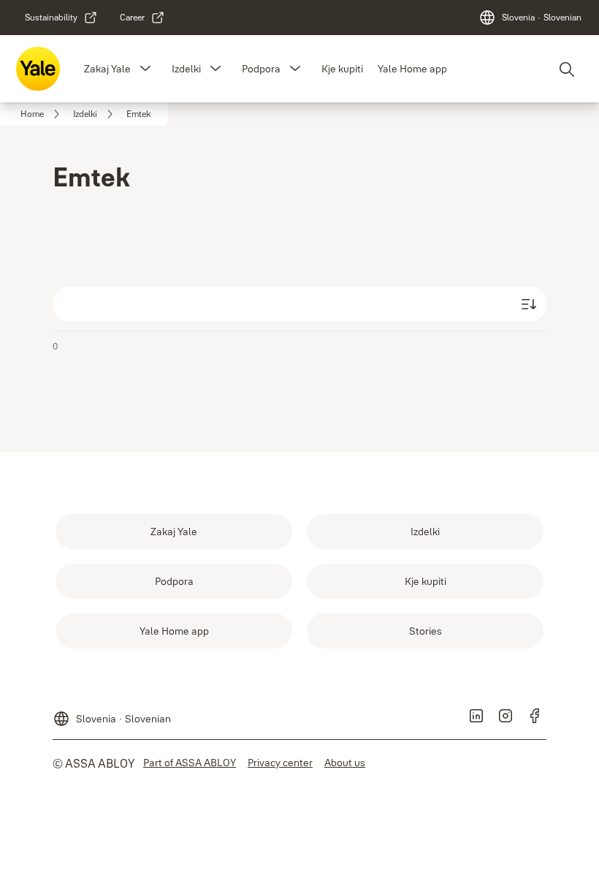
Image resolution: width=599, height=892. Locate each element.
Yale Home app (412, 68)
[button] (145, 69)
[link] (61, 17)
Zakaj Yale (107, 68)
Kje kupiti (342, 68)
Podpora (261, 68)
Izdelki (186, 68)
